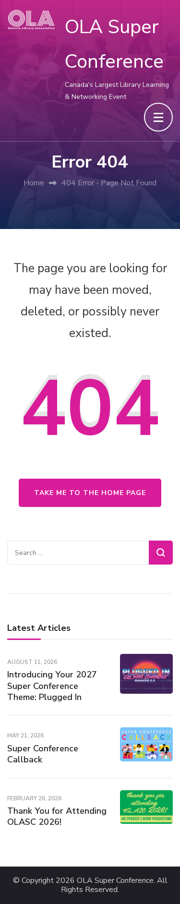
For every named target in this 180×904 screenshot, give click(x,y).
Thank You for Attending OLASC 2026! (57, 816)
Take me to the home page (90, 492)
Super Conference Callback (42, 754)
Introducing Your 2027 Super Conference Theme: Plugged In (52, 686)
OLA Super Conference (115, 880)
